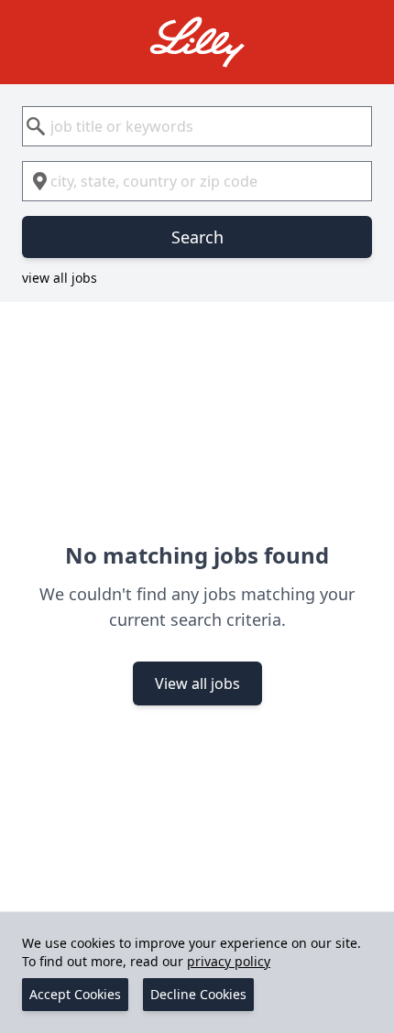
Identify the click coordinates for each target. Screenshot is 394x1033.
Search (197, 237)
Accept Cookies (75, 994)
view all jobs (59, 277)
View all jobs (197, 683)
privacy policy (228, 961)
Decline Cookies (198, 994)
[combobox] (197, 126)
